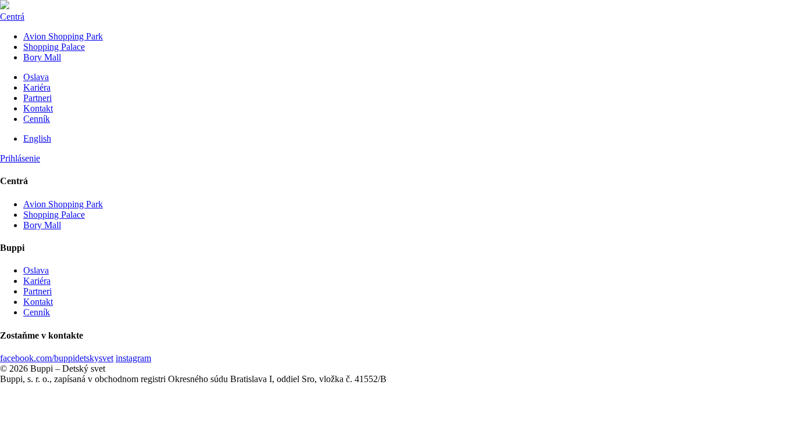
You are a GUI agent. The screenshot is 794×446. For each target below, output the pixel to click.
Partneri (37, 98)
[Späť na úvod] (4, 6)
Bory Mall (42, 57)
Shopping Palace (54, 47)
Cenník (36, 119)
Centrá (12, 16)
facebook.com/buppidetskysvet (56, 358)
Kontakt (38, 108)
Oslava (36, 77)
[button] (20, 158)
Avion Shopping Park (63, 36)
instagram (133, 358)
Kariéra (37, 87)
